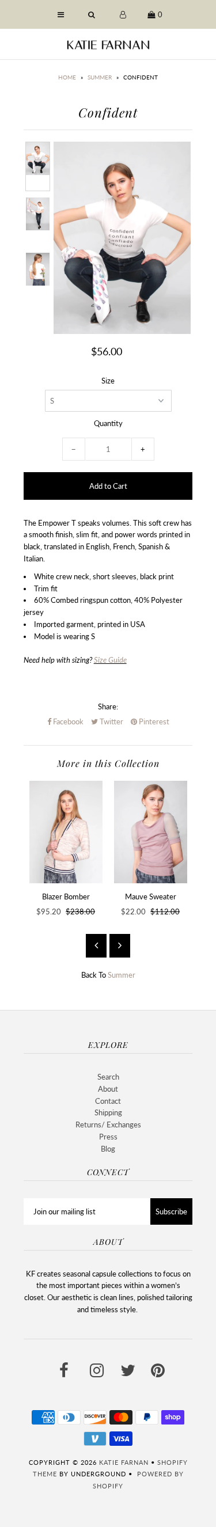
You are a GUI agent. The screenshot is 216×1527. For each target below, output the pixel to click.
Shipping (108, 1112)
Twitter (110, 721)
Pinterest (153, 721)
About (108, 1088)
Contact (108, 1101)
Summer (100, 77)
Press (108, 1136)
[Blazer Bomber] (66, 832)
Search (108, 1076)
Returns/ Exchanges (108, 1124)
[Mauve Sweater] (150, 832)
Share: (108, 706)
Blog (108, 1148)
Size (108, 380)
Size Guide (110, 659)
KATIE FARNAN (124, 1462)
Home (67, 77)
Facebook (67, 721)
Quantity (108, 423)
